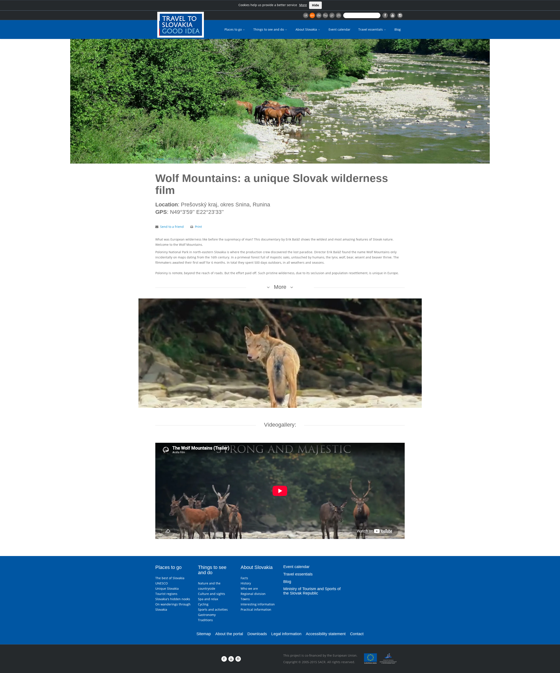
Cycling (203, 604)
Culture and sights (211, 594)
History (246, 583)
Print (198, 227)
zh (338, 15)
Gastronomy (207, 615)
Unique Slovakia (167, 588)
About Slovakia (307, 29)
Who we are (249, 588)
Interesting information (258, 604)
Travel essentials (371, 29)
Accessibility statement (326, 634)
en (312, 15)
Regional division (253, 594)
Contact (357, 634)
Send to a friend (172, 227)
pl (332, 15)
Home (160, 159)
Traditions (205, 620)
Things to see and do (269, 29)
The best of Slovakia (169, 578)
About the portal (229, 634)
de (319, 15)
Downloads (257, 634)
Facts (244, 578)
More (303, 5)
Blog (397, 29)
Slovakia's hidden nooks (172, 599)
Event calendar (339, 29)
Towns (245, 599)
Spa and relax (208, 599)
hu (325, 15)
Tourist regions (166, 594)
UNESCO (161, 583)
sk (305, 15)
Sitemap (203, 634)
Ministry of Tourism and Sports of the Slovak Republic (312, 591)
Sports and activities (213, 609)
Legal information (286, 634)
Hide (315, 5)
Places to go (233, 29)
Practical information (256, 609)
